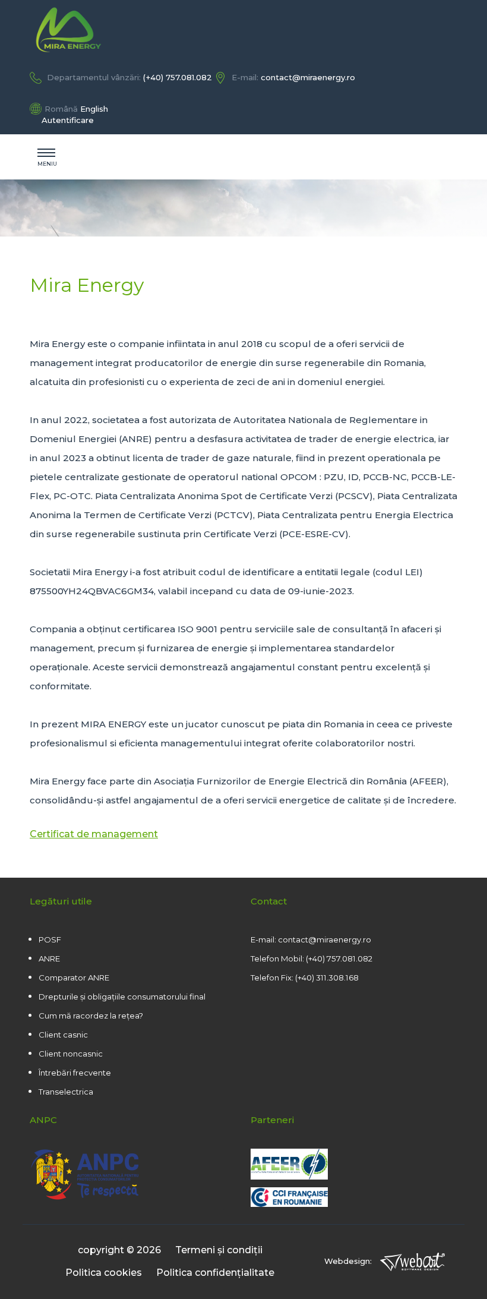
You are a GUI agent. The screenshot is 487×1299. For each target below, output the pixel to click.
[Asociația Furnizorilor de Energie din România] (289, 1176)
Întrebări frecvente (75, 1072)
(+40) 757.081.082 (177, 77)
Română (61, 108)
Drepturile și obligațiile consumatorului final (122, 996)
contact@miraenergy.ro (308, 77)
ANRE (49, 958)
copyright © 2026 (119, 1250)
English (94, 108)
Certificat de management (94, 834)
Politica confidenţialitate (215, 1272)
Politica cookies (103, 1272)
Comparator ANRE (74, 977)
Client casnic (63, 1034)
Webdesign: (349, 1261)
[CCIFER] (354, 1198)
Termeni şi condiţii (219, 1250)
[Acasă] (243, 29)
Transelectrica (66, 1091)
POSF (50, 939)
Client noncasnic (71, 1053)
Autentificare (68, 120)
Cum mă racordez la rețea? (91, 1015)
